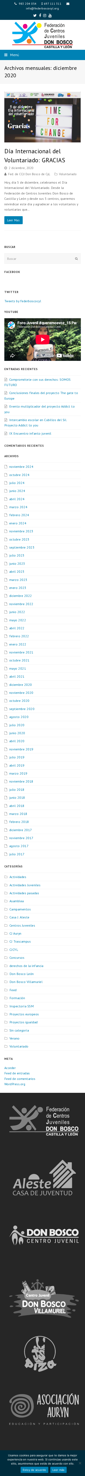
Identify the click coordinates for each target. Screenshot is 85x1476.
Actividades (17, 877)
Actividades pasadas (24, 893)
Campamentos (20, 909)
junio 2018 (17, 797)
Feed (13, 990)
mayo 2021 (17, 668)
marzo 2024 (18, 507)
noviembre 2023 (21, 531)
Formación (17, 998)
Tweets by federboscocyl (22, 301)
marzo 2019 (18, 773)
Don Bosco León (21, 974)
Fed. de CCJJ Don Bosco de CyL (29, 174)
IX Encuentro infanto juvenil (30, 433)
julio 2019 (17, 757)
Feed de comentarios (19, 1079)
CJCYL (13, 950)
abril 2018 (17, 806)
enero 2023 (17, 588)
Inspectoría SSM (21, 1006)
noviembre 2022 (21, 604)
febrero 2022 (19, 636)
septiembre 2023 (22, 547)
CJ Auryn (15, 933)
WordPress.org (14, 1084)
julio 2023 (17, 555)
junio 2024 (17, 491)
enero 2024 (17, 523)
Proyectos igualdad (23, 1022)
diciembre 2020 (20, 685)
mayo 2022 (17, 620)
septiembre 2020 (22, 709)
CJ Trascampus (20, 941)
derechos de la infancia (26, 966)
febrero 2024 (19, 515)
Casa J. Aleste (19, 917)
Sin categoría (19, 1030)
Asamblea (16, 901)
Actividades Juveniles (25, 885)
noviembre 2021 (21, 652)
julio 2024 (17, 483)
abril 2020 (17, 741)
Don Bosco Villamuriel (26, 982)
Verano (14, 1038)
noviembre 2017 (21, 838)
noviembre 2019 (21, 749)
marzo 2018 (18, 814)
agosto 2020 (19, 717)
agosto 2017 (19, 846)
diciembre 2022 (20, 596)
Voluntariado (68, 174)
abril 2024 (17, 499)
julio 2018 (17, 789)
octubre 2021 (19, 660)
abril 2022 (17, 628)
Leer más (58, 1469)
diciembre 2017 (20, 830)
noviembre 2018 (21, 781)
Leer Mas (13, 220)
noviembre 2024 (21, 467)
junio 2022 (17, 612)
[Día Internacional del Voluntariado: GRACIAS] (42, 139)
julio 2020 (17, 725)
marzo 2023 (18, 580)
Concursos (17, 958)
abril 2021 (17, 676)
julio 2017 (17, 854)
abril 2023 (17, 571)
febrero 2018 (19, 822)
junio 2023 (17, 563)
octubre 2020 (19, 701)
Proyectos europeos (24, 1014)
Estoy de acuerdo (34, 1469)
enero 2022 (17, 644)
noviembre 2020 (21, 693)
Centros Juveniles (22, 925)
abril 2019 (17, 765)
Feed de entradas (17, 1073)
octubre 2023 (19, 539)
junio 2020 (17, 733)
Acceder (10, 1068)
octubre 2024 (19, 475)
